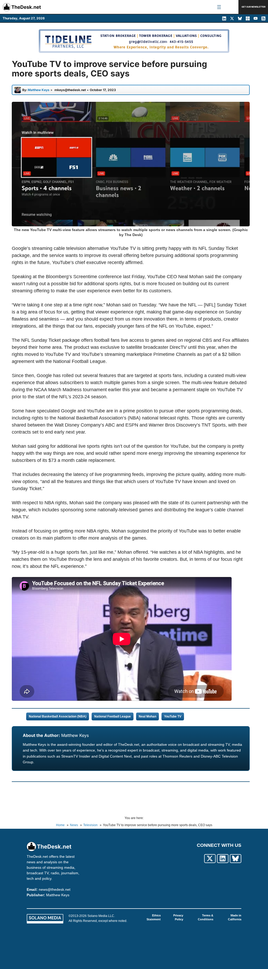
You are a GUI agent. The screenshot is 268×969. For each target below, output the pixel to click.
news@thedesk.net (54, 889)
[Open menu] (219, 7)
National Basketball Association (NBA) (57, 716)
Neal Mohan (147, 716)
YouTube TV (172, 716)
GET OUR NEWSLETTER (253, 6)
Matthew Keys (75, 735)
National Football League (112, 716)
